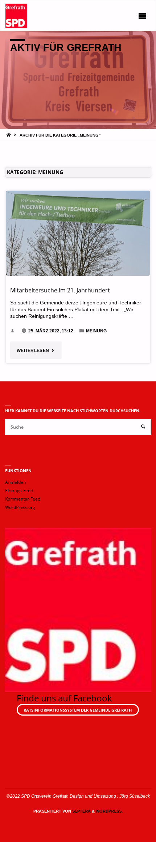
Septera (81, 811)
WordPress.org (20, 507)
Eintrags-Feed (19, 490)
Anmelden (15, 482)
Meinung (96, 330)
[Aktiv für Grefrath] (16, 16)
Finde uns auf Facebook (64, 698)
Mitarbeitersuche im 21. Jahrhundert (60, 290)
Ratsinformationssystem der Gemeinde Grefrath (78, 710)
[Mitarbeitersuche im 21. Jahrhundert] (78, 233)
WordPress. (109, 811)
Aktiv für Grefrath (66, 47)
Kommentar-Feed (22, 499)
